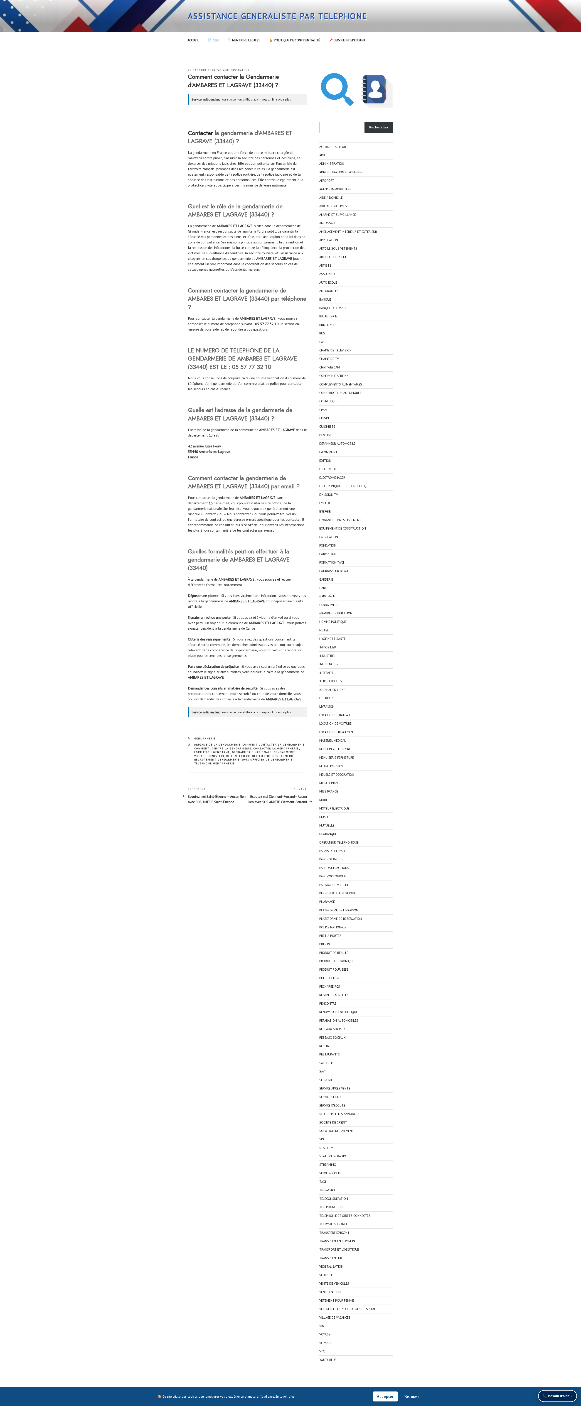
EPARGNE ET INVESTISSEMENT (340, 520)
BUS (322, 333)
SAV (322, 1071)
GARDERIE (326, 579)
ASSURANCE (327, 274)
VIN (321, 1326)
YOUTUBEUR (328, 1360)
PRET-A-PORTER (330, 936)
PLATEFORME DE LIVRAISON (338, 910)
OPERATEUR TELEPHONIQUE (339, 842)
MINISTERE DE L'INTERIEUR (229, 756)
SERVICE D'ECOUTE (332, 1105)
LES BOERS (327, 698)
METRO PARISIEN (331, 766)
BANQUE (325, 299)
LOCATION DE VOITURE (335, 723)
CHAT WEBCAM (329, 367)
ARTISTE (325, 265)
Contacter (200, 133)
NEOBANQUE (328, 834)
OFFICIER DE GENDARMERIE (273, 756)
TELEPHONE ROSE (331, 1207)
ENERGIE (325, 511)
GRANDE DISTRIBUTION (335, 613)
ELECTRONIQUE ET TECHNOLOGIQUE (344, 486)
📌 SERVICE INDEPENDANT (347, 40)
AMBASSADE (327, 223)
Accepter (385, 1396)
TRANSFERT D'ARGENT (334, 1233)
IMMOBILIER (327, 647)
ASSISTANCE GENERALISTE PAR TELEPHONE (277, 16)
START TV (326, 1148)
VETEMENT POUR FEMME (336, 1300)
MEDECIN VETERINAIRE (335, 749)
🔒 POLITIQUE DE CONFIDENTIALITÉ (294, 40)
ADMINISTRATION (331, 164)
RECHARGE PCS (329, 986)
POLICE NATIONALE (332, 927)
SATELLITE (326, 1063)
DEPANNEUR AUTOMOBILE (337, 444)
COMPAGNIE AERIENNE (334, 376)
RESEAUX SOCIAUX (332, 1029)
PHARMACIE (327, 902)
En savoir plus (281, 99)
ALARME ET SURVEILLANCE (337, 215)
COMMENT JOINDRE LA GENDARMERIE (222, 748)
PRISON (324, 944)
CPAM (323, 410)
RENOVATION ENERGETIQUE (338, 1012)
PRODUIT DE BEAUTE (333, 953)
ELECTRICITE (328, 469)
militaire (270, 152)
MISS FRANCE (328, 791)
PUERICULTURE (329, 978)
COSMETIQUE (328, 401)
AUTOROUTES (329, 291)
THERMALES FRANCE (333, 1224)
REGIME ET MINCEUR (333, 995)
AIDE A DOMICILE (331, 198)
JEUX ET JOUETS (330, 681)
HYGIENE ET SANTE (332, 639)
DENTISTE (326, 435)
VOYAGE (324, 1334)
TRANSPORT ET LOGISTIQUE (339, 1249)
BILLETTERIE (328, 316)
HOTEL (324, 630)
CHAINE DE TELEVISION (335, 350)
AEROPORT (326, 181)
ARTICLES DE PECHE (333, 257)
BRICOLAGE (327, 325)
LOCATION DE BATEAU (334, 715)
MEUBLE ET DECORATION (336, 775)
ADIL (322, 155)
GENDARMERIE (205, 738)
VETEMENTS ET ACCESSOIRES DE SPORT (347, 1309)
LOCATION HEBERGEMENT (337, 732)
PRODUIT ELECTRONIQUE (336, 961)
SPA (322, 1139)
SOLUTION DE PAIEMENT (336, 1131)
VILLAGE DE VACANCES (334, 1317)
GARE (323, 588)
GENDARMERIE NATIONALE (252, 752)
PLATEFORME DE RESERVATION (340, 919)
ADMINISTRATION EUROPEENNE (341, 172)
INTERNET (326, 673)
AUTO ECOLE (328, 282)
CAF (322, 342)
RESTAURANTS (329, 1054)
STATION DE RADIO (332, 1156)
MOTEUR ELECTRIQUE (334, 808)
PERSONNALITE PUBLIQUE (337, 893)
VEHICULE (326, 1275)
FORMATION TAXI (331, 562)
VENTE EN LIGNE (330, 1292)
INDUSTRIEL (327, 656)
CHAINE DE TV (329, 359)
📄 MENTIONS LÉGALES (243, 40)
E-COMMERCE (328, 452)
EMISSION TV (328, 495)
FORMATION (327, 554)
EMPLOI (324, 503)
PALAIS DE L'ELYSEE (332, 851)
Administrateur (236, 70)
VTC (322, 1351)
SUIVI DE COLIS (330, 1173)
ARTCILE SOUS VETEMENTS (338, 248)
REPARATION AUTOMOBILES (338, 1020)
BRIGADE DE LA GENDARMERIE (217, 744)
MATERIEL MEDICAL (332, 741)
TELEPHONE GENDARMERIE (214, 763)
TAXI (322, 1182)
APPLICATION (328, 240)
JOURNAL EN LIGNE (332, 690)
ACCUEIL (193, 40)
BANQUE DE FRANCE (333, 308)
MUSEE (324, 817)
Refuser (411, 1396)
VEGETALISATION (331, 1266)
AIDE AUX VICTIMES (333, 206)
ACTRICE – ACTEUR (332, 147)
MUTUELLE (326, 825)
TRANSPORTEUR (330, 1258)
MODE (323, 800)
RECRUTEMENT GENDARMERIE (217, 759)
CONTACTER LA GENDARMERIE (276, 748)
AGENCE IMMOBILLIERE (335, 189)
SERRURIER (327, 1080)
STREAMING (327, 1165)
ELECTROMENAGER (332, 478)
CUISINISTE (327, 426)
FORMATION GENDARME (212, 752)
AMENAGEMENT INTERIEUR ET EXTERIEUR (348, 232)
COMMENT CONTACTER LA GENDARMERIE (273, 744)
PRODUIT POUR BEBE (333, 969)
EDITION (325, 461)
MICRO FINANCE (330, 783)
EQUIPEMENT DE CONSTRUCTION (342, 528)
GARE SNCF (327, 596)
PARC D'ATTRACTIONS (334, 868)
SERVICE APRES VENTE (334, 1088)
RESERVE (325, 1046)
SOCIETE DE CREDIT (333, 1122)
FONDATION (327, 545)
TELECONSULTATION (333, 1199)
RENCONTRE (327, 1003)
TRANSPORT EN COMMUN (337, 1241)
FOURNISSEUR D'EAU (333, 571)
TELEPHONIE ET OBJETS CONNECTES (344, 1216)
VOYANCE (325, 1343)
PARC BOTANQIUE (331, 859)
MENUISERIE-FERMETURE (336, 758)
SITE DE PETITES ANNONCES (339, 1114)
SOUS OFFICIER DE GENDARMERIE (267, 759)
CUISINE (324, 418)
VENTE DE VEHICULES (334, 1283)
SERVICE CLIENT (330, 1097)
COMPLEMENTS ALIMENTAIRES (340, 384)
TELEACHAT (327, 1190)
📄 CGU (213, 40)
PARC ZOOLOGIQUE (332, 876)
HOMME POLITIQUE (333, 622)
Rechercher (378, 127)
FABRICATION (328, 537)
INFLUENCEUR (328, 664)
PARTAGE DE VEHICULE (334, 885)
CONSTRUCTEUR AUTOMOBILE (340, 393)
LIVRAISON (326, 706)
